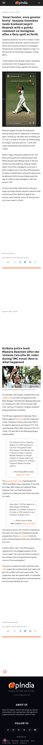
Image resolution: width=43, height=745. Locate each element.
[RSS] (19, 730)
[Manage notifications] (5, 740)
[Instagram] (13, 730)
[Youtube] (35, 730)
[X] (20, 262)
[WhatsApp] (35, 262)
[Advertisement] (21, 226)
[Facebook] (15, 262)
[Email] (30, 262)
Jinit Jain (11, 253)
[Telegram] (25, 262)
